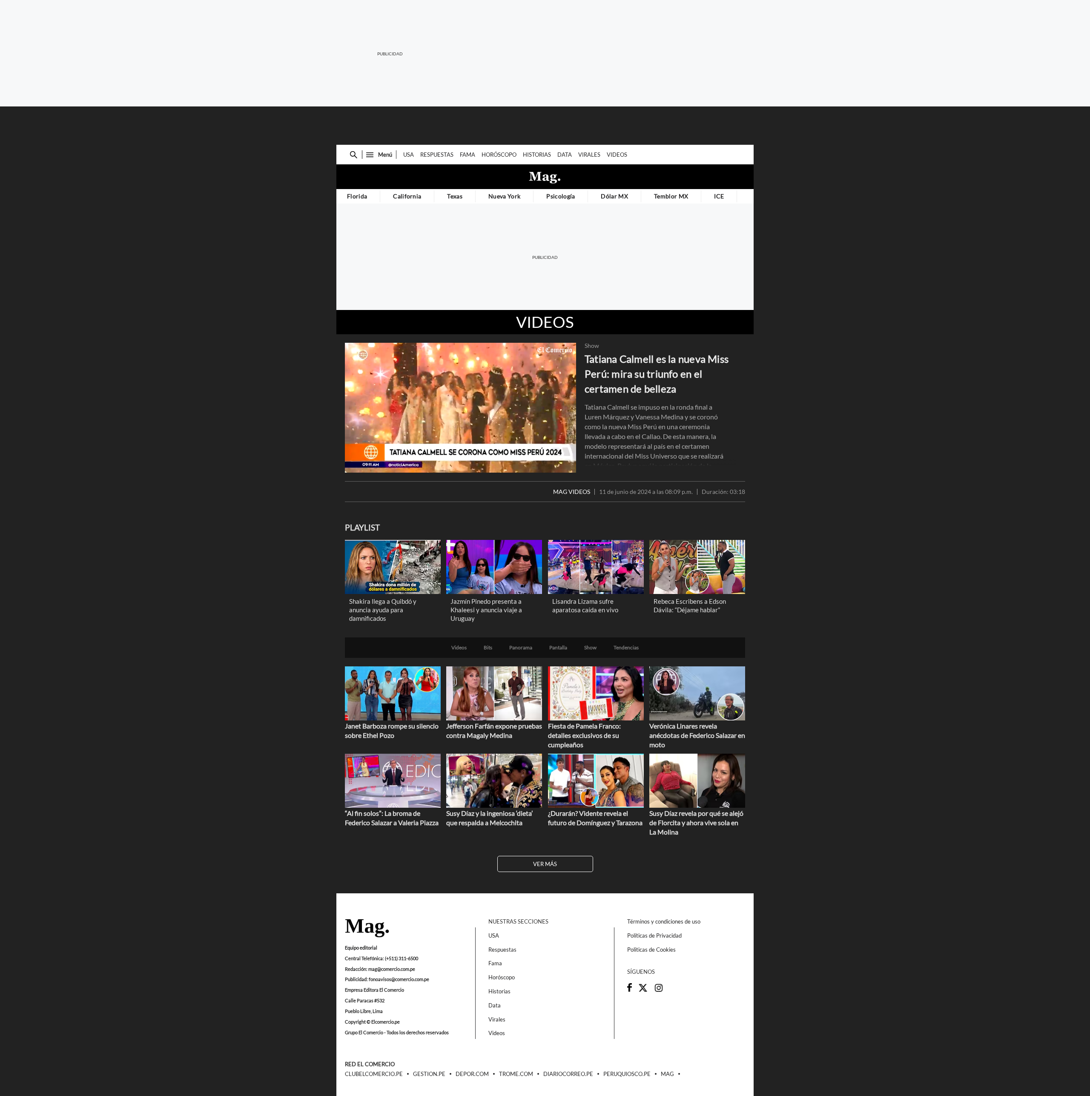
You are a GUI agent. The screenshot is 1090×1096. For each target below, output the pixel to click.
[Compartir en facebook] (629, 989)
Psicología (560, 196)
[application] (460, 408)
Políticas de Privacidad (654, 935)
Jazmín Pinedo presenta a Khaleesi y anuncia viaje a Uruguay (486, 609)
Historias (537, 154)
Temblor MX (671, 196)
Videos (617, 154)
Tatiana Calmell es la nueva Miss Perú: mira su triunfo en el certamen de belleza (657, 374)
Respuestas (436, 154)
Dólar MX (614, 196)
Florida (357, 196)
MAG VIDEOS (571, 492)
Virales (589, 154)
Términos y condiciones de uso (663, 921)
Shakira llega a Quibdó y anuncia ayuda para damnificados (382, 609)
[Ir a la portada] (367, 928)
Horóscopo (499, 154)
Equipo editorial (361, 947)
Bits (488, 647)
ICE (719, 196)
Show (592, 346)
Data (564, 154)
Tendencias (626, 647)
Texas (454, 196)
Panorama (520, 647)
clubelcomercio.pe (374, 1074)
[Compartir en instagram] (658, 990)
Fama (467, 154)
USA (408, 154)
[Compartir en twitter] (643, 990)
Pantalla (558, 647)
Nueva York (504, 196)
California (407, 196)
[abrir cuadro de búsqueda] (353, 154)
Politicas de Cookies (651, 949)
